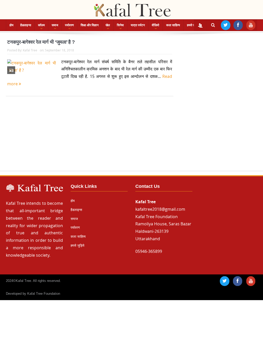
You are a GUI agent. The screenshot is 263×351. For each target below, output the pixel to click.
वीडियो (155, 25)
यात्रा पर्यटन (138, 25)
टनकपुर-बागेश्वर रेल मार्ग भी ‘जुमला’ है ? (41, 42)
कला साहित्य (173, 25)
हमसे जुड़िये (193, 25)
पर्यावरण (69, 25)
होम (11, 25)
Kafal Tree (30, 50)
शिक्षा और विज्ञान (90, 25)
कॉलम (41, 25)
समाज (55, 25)
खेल (108, 25)
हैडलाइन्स (25, 25)
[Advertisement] (131, 138)
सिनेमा (120, 25)
